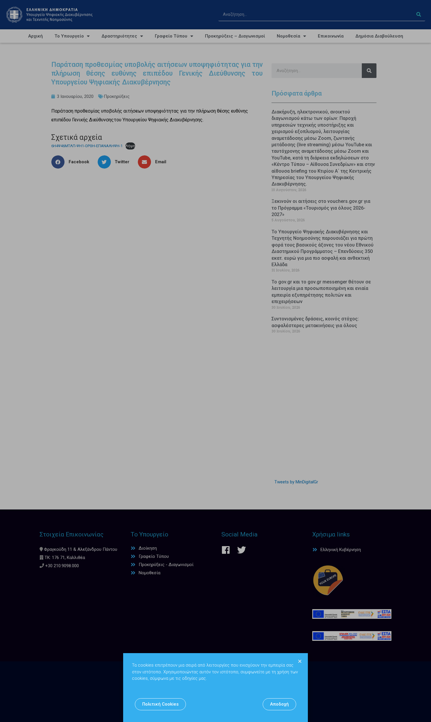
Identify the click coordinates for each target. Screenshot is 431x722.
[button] (160, 704)
